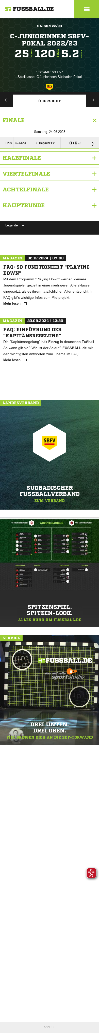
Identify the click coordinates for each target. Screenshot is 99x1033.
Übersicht (49, 101)
